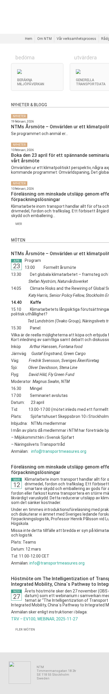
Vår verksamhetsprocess (76, 39)
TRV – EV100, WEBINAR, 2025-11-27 (44, 619)
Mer (18, 224)
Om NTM (44, 39)
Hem (28, 39)
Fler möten (24, 629)
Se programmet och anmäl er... (39, 133)
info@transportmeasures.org (58, 451)
